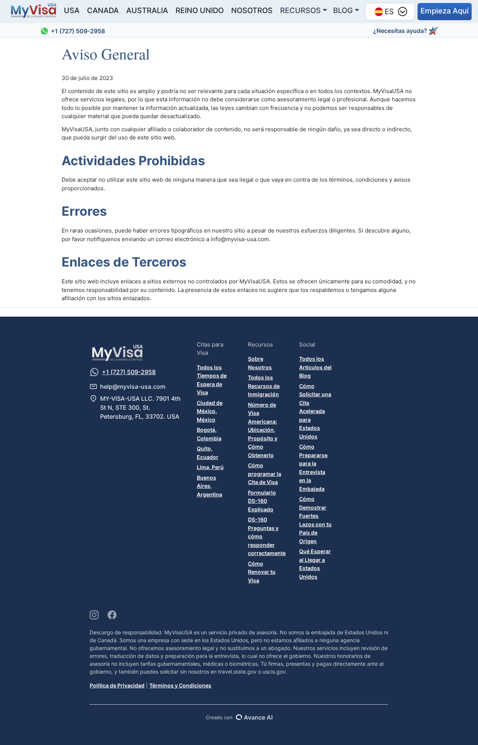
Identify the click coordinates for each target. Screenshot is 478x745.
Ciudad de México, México (210, 411)
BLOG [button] (343, 10)
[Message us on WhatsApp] (94, 372)
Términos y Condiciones (180, 685)
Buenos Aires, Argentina (209, 486)
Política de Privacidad (117, 685)
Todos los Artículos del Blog (315, 367)
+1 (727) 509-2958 (78, 31)
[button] (445, 11)
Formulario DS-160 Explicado (262, 500)
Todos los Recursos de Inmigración (264, 385)
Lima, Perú (210, 467)
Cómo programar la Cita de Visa (264, 473)
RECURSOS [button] (300, 10)
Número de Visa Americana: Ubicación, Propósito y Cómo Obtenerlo (262, 429)
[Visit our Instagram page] (94, 614)
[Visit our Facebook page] (112, 614)
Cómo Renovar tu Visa (262, 572)
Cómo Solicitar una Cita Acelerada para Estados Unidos (315, 411)
